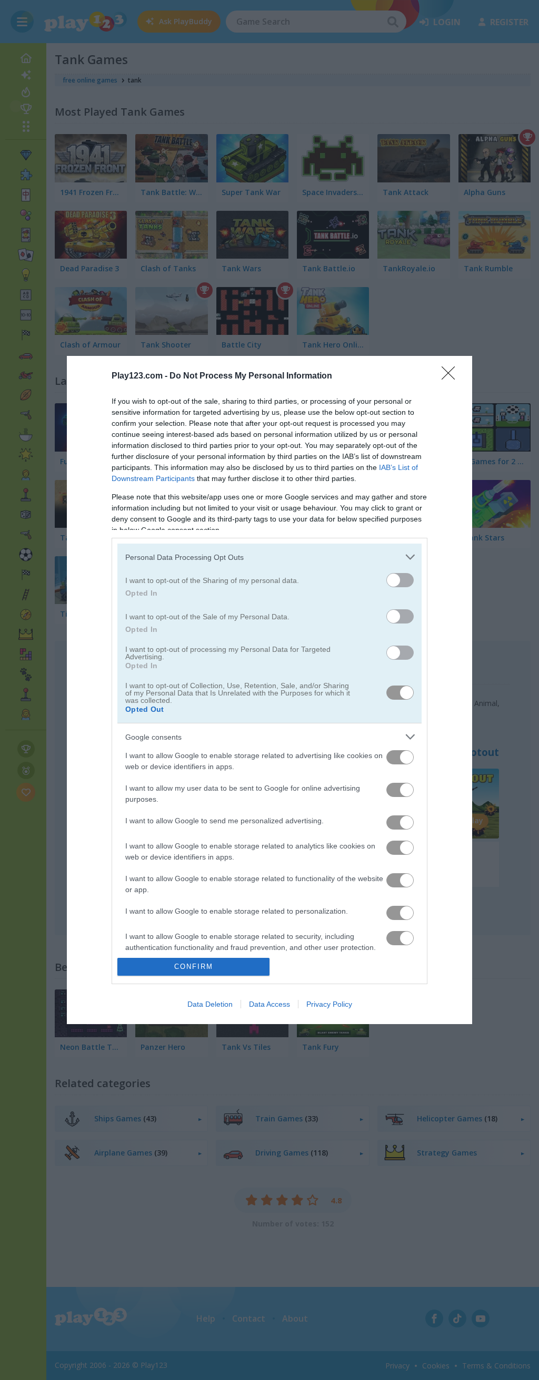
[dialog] (269, 690)
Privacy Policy (329, 1004)
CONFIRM (193, 966)
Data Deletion (210, 1004)
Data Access (269, 1004)
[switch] (400, 580)
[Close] (452, 376)
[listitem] (269, 557)
